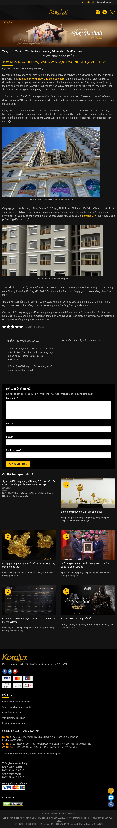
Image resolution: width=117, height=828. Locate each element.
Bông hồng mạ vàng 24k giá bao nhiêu (82, 512)
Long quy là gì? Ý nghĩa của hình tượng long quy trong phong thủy (28, 565)
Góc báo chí (88, 2)
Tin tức (18, 51)
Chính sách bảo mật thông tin (16, 707)
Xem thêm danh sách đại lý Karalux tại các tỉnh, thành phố (31, 753)
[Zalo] (111, 797)
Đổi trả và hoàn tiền (11, 712)
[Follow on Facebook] (4, 671)
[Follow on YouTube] (15, 671)
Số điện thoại (13, 450)
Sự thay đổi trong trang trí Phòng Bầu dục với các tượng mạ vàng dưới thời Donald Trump (28, 483)
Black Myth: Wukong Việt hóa (76, 618)
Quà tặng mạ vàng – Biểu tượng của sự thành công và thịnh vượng (85, 565)
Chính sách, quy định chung (16, 701)
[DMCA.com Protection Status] (13, 803)
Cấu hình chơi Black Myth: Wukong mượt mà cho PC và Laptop (28, 620)
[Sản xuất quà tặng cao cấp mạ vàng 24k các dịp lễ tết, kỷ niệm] (58, 12)
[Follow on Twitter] (10, 671)
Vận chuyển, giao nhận (13, 717)
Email (9, 437)
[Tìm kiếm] (98, 12)
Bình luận (12, 398)
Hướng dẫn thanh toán (13, 723)
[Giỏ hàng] (112, 12)
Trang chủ (7, 51)
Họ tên (10, 424)
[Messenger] (111, 804)
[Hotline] (111, 791)
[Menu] (4, 12)
